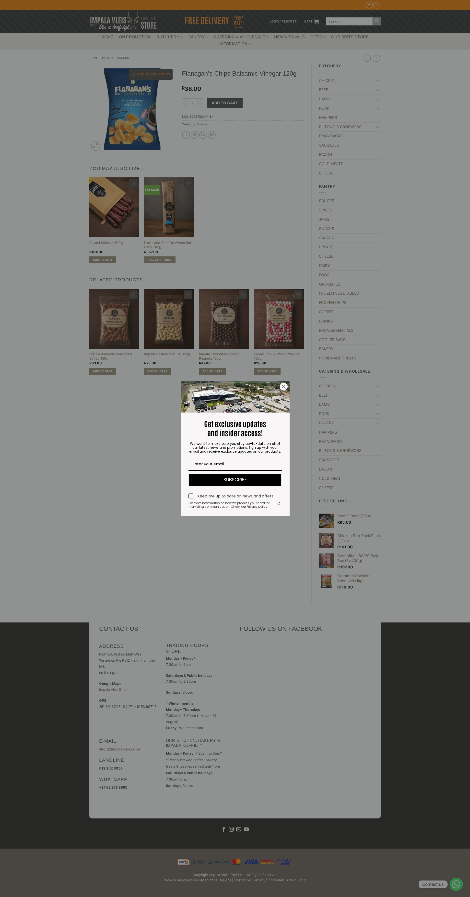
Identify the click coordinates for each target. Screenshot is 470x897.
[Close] (284, 386)
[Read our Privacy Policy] (279, 503)
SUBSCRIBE (235, 479)
